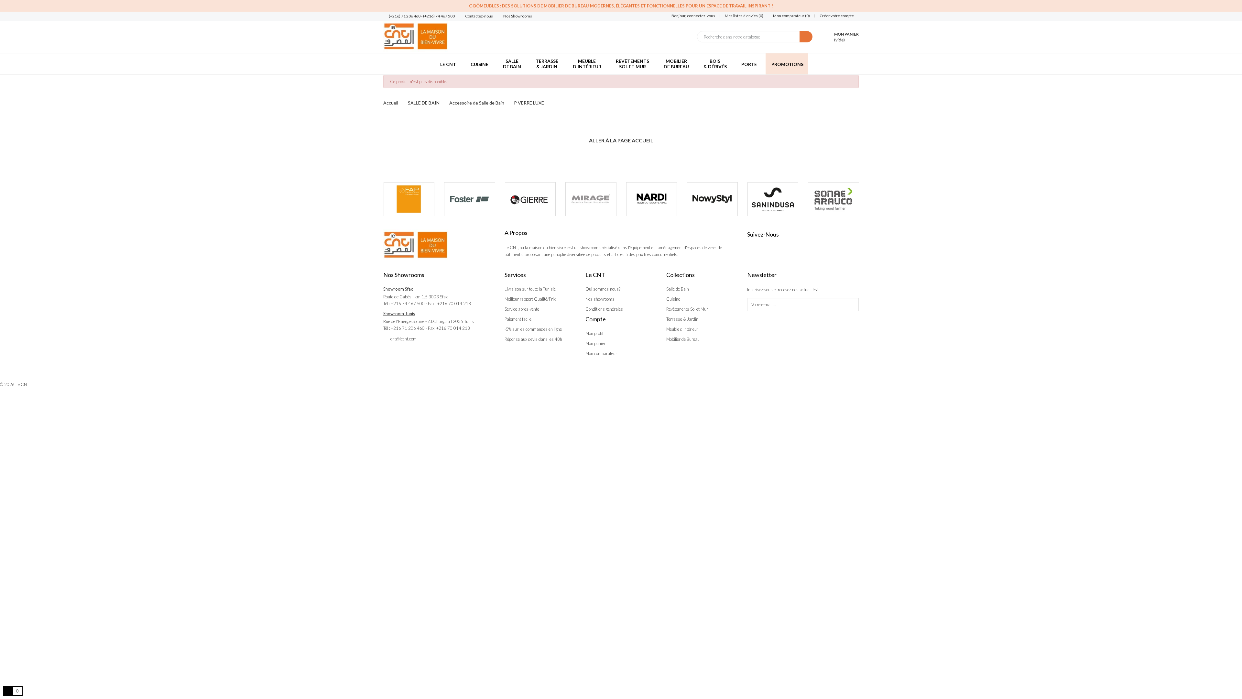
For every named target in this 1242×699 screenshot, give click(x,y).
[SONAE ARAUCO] (833, 199)
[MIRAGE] (591, 199)
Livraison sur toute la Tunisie (530, 289)
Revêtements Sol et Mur (687, 309)
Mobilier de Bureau (683, 339)
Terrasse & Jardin (682, 319)
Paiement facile (518, 319)
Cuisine (673, 299)
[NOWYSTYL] (712, 199)
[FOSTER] (470, 199)
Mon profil (594, 333)
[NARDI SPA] (652, 199)
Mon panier (595, 343)
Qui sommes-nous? (602, 289)
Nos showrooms (600, 299)
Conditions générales (604, 309)
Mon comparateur (601, 353)
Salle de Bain (677, 289)
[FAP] (409, 199)
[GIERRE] (530, 199)
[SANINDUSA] (773, 199)
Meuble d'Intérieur (682, 329)
